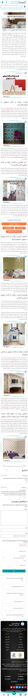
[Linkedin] (20, 687)
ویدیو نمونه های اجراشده (14, 231)
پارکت (22, 308)
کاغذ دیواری (22, 214)
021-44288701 (8, 679)
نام (26, 527)
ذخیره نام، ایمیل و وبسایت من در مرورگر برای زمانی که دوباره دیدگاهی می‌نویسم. (14, 541)
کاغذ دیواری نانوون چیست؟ (18, 601)
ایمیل (26, 533)
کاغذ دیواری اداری (7, 408)
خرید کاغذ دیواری (14, 224)
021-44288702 (14, 681)
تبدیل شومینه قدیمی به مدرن (18, 608)
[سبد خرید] (6, 2)
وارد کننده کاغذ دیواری (23, 247)
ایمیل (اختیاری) (22, 565)
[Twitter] (17, 687)
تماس (24, 560)
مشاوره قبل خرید (8, 228)
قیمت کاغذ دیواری (20, 170)
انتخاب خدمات (22, 556)
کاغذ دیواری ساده (12, 361)
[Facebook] (22, 687)
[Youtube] (11, 687)
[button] (25, 7)
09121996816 (20, 676)
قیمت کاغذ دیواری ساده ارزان (20, 157)
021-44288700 (21, 679)
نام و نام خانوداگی (22, 551)
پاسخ (26, 482)
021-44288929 (8, 676)
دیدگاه (25, 509)
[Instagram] (25, 687)
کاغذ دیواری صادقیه (9, 421)
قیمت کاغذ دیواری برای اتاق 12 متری (17, 586)
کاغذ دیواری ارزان (8, 110)
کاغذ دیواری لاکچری (4, 111)
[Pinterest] (14, 687)
